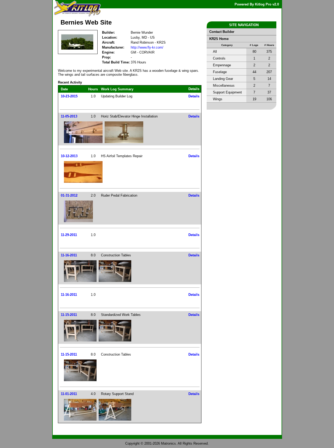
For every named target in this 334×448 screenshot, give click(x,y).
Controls (219, 58)
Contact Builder (221, 32)
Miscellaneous (224, 85)
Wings (217, 99)
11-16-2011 (69, 255)
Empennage (222, 65)
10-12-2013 (69, 156)
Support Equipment (227, 92)
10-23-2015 (69, 96)
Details (193, 96)
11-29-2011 (69, 235)
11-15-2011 (69, 315)
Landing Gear (223, 79)
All (215, 52)
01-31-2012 (69, 195)
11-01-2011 (69, 394)
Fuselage (220, 72)
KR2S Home (219, 39)
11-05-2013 (69, 116)
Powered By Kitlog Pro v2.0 (257, 4)
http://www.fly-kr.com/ (147, 47)
